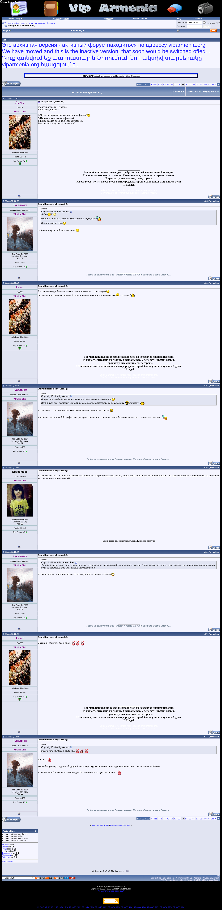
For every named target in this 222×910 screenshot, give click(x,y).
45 (143, 907)
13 (59, 907)
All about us (40, 23)
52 (179, 84)
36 (119, 907)
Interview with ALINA (100, 825)
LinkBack (177, 91)
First (154, 84)
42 (135, 907)
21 (80, 907)
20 (78, 907)
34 (114, 907)
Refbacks (6, 857)
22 (83, 907)
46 (145, 907)
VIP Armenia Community (15, 23)
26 (93, 907)
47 (148, 907)
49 (168, 84)
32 (109, 907)
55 (190, 84)
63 (201, 84)
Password (181, 26)
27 (96, 907)
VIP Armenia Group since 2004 (111, 891)
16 (67, 907)
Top (218, 876)
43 (164, 84)
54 (186, 84)
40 (130, 907)
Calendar (198, 19)
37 (122, 907)
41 (132, 907)
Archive (197, 878)
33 (111, 907)
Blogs (5, 31)
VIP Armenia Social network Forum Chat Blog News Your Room (190, 880)
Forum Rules (7, 861)
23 (85, 907)
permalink (214, 201)
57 (197, 84)
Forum (30, 23)
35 (117, 907)
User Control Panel (11, 2)
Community (76, 31)
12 (57, 907)
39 (127, 907)
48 (151, 907)
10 (52, 907)
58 (177, 907)
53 (164, 907)
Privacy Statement (211, 878)
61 (184, 907)
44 (140, 907)
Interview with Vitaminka (120, 825)
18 (72, 907)
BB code (5, 845)
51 (175, 84)
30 (104, 907)
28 (98, 907)
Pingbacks (6, 855)
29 (101, 907)
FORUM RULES (140, 19)
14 (62, 907)
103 (205, 84)
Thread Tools (193, 91)
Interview (51, 23)
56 (194, 84)
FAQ (179, 19)
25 (91, 907)
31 (106, 907)
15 (65, 907)
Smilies (5, 847)
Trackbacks (7, 853)
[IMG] (4, 849)
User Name (182, 22)
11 (54, 907)
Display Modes (210, 91)
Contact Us (156, 878)
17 (70, 907)
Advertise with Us (184, 878)
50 (172, 84)
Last (213, 84)
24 (88, 907)
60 (182, 907)
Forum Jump (14, 19)
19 (75, 907)
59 (179, 907)
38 (124, 907)
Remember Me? (213, 23)
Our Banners (168, 878)
